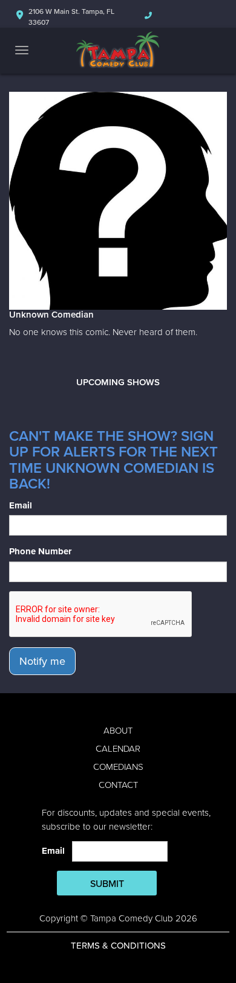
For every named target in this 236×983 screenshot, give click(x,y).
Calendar (118, 748)
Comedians (118, 766)
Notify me (42, 661)
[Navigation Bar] (21, 50)
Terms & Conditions (118, 945)
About (118, 730)
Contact (118, 785)
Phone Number (40, 551)
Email (20, 505)
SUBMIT (107, 884)
